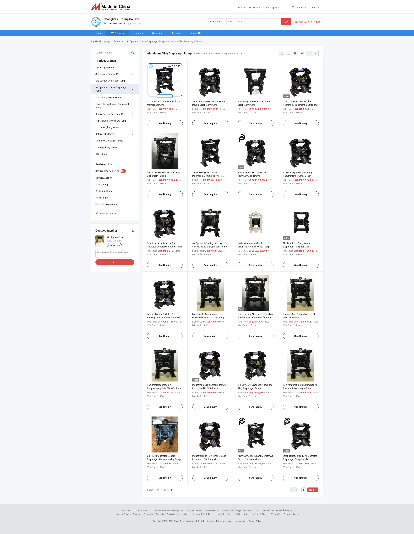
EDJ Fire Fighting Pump (107, 127)
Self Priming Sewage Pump (108, 74)
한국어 (228, 514)
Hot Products (128, 510)
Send (114, 262)
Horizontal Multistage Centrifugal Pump (112, 105)
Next (311, 489)
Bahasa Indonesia (292, 514)
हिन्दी (245, 514)
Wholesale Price (211, 510)
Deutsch (196, 514)
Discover (175, 33)
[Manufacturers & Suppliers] (111, 6)
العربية (219, 514)
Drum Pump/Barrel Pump (108, 97)
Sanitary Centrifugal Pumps (109, 140)
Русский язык (173, 514)
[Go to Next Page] (315, 53)
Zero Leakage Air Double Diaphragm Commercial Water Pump (207, 176)
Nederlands (208, 514)
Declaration (240, 521)
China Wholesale (193, 510)
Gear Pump (101, 153)
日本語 (237, 514)
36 (165, 489)
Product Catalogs (107, 213)
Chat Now (115, 245)
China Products (144, 510)
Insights (288, 510)
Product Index (263, 510)
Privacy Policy (255, 521)
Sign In (241, 7)
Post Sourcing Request (309, 21)
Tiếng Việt (275, 514)
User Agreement (225, 521)
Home (98, 33)
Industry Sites (228, 510)
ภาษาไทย (255, 514)
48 (172, 489)
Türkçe (265, 514)
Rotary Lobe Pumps (105, 133)
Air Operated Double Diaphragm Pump (111, 89)
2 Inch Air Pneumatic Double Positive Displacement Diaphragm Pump (300, 105)
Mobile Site (277, 510)
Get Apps (299, 7)
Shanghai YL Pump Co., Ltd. (122, 19)
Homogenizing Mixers (106, 147)
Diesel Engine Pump (105, 67)
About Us (138, 33)
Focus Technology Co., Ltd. (186, 521)
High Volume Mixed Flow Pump (110, 120)
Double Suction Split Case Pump (111, 114)
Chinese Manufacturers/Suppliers (168, 510)
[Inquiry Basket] (286, 7)
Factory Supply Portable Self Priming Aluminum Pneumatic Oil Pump (163, 317)
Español (136, 514)
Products (119, 33)
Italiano (186, 514)
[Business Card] (133, 231)
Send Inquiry (164, 123)
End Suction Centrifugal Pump (110, 80)
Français (160, 514)
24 (158, 490)
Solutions (157, 33)
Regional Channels (245, 510)
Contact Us (195, 33)
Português (148, 514)
